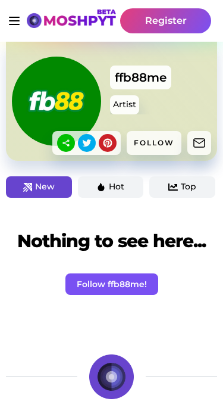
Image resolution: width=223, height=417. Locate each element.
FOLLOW (154, 142)
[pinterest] (108, 143)
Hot (116, 186)
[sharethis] (66, 143)
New (45, 186)
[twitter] (87, 143)
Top (188, 186)
